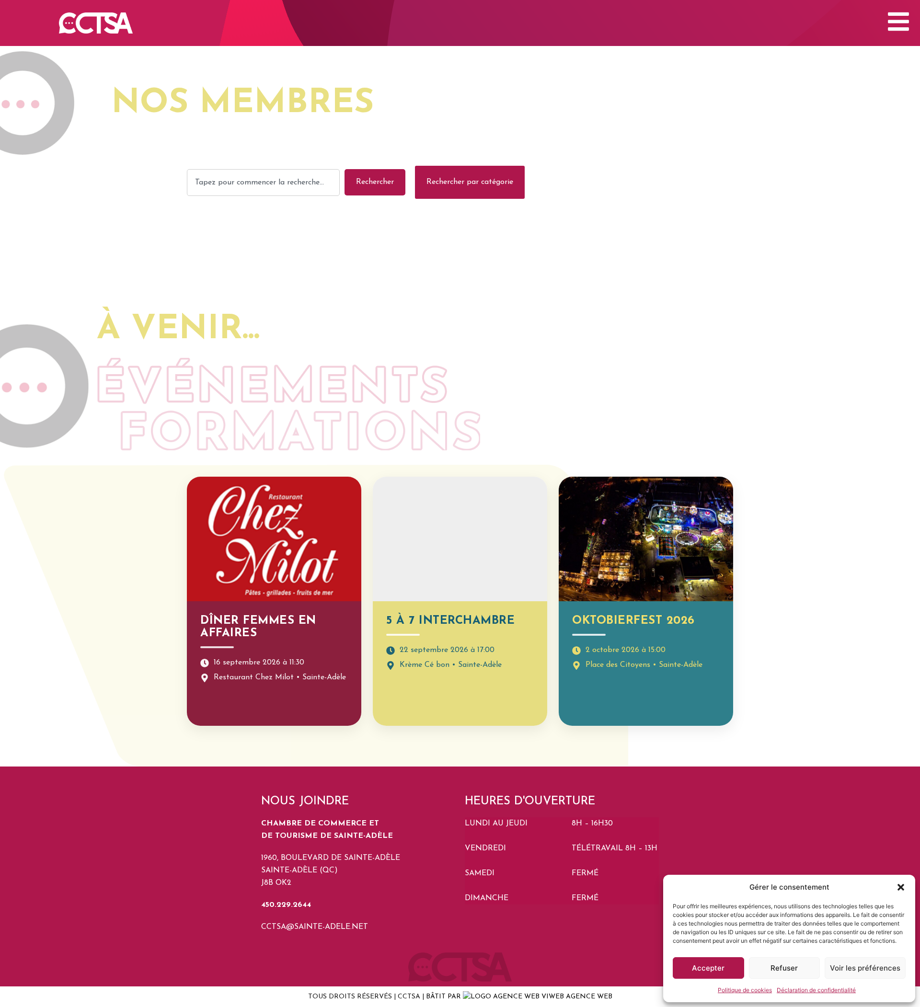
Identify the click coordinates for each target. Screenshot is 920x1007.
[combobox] (263, 182)
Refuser (784, 968)
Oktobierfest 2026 (633, 621)
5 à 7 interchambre (450, 621)
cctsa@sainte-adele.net (314, 927)
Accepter (708, 968)
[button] (901, 887)
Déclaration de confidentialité (816, 990)
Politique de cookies (745, 990)
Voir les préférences (865, 968)
